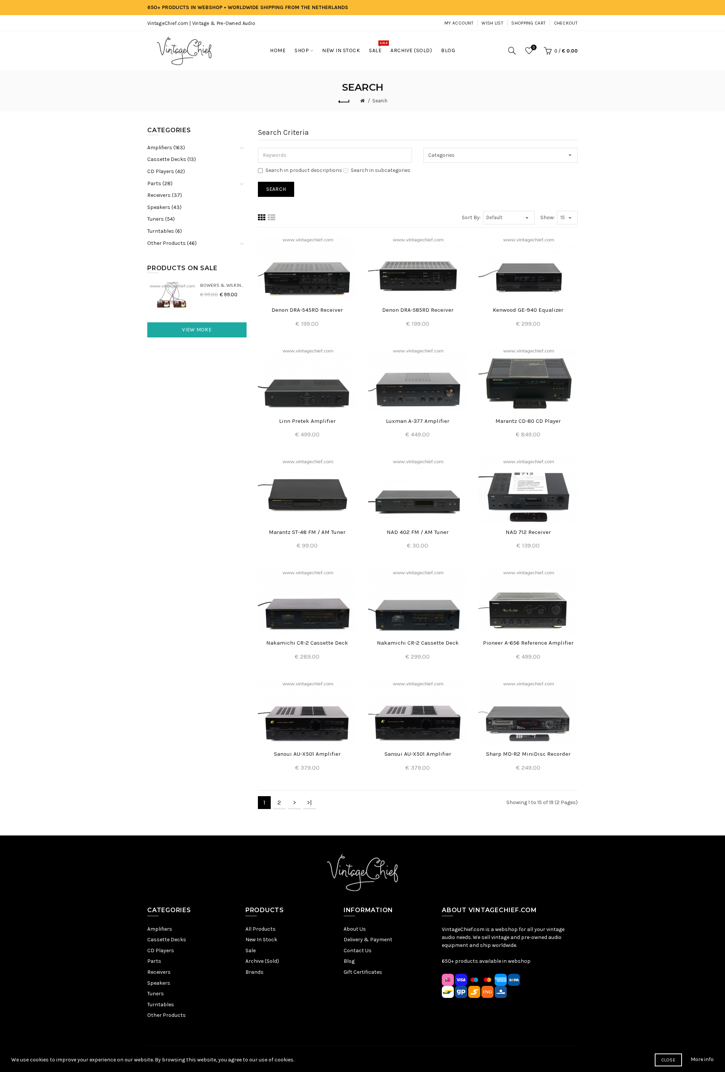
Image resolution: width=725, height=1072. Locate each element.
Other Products (166, 1015)
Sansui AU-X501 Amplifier (307, 753)
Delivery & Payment (368, 939)
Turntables (160, 1004)
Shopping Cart (528, 23)
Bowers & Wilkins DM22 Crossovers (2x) (223, 285)
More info (702, 1059)
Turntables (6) (164, 231)
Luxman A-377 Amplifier (417, 421)
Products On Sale (182, 268)
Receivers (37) (164, 195)
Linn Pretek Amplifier (307, 421)
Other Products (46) (172, 243)
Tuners (155, 993)
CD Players (160, 950)
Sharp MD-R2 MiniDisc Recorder (528, 753)
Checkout (566, 23)
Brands (254, 972)
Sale (250, 950)
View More (196, 329)
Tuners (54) (161, 219)
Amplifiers (159, 929)
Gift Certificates (363, 972)
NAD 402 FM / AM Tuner (418, 532)
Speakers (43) (164, 207)
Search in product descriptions (303, 170)
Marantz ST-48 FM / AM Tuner (307, 532)
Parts (154, 961)
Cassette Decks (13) (171, 159)
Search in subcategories (380, 170)
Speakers (158, 983)
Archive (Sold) (262, 961)
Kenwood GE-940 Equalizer (528, 309)
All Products (260, 929)
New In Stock (261, 939)
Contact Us (358, 950)
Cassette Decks (166, 939)
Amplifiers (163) (166, 147)
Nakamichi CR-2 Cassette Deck (307, 642)
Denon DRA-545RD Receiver (307, 309)
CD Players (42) (166, 171)
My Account (459, 23)
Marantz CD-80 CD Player (528, 421)
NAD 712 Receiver (528, 532)
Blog (349, 961)
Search (379, 101)
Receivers (159, 972)
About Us (355, 929)
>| (309, 802)
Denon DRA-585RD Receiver (418, 309)
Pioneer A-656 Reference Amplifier (528, 642)
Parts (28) (160, 183)
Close (668, 1060)
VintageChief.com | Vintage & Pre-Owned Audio (201, 23)
